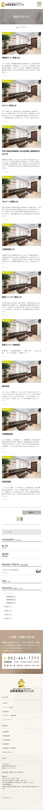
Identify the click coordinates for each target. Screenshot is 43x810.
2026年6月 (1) (11, 599)
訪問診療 (6, 744)
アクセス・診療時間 (9, 715)
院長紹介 (6, 711)
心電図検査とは (8, 249)
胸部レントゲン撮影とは (12, 297)
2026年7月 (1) (11, 596)
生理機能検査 (7, 434)
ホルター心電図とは (10, 202)
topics (7, 33)
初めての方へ (7, 752)
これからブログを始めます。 (11, 570)
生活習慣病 (6, 740)
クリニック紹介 (8, 707)
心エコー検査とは (9, 105)
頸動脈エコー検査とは (11, 58)
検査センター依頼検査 (11, 345)
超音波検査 (6, 482)
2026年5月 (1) (11, 602)
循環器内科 (6, 736)
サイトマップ (7, 719)
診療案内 (6, 731)
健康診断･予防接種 (9, 748)
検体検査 (5, 386)
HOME (17, 27)
